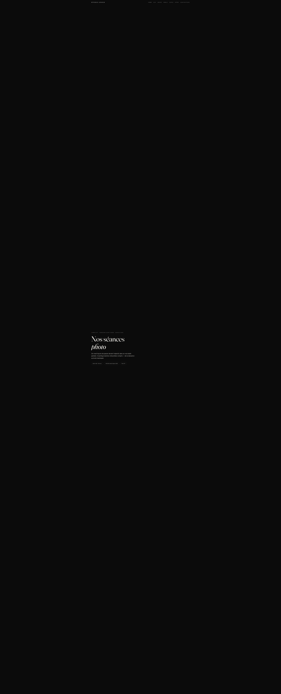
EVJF (154, 2)
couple (171, 2)
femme (150, 2)
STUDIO (98, 2)
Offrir (177, 2)
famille (165, 2)
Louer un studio (185, 2)
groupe (160, 2)
